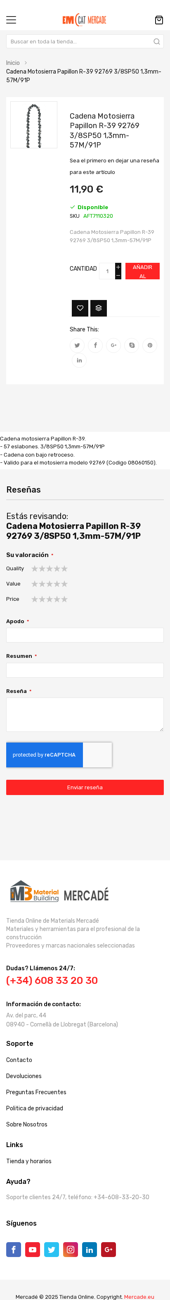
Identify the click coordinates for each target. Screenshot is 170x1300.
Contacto (19, 1060)
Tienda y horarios (29, 1161)
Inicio (13, 63)
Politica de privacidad (34, 1108)
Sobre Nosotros (26, 1124)
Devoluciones (24, 1076)
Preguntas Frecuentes (36, 1092)
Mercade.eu (139, 1297)
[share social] (77, 345)
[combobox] (85, 41)
